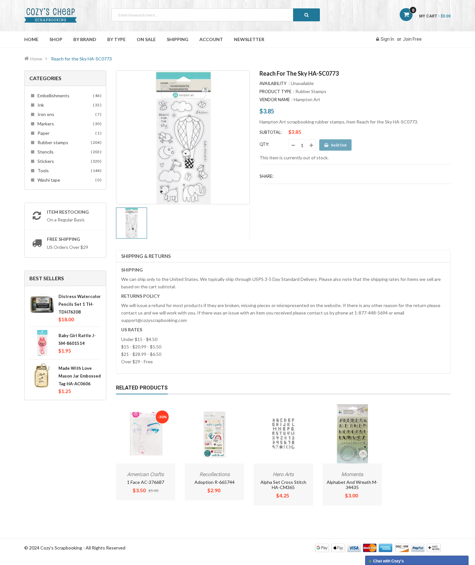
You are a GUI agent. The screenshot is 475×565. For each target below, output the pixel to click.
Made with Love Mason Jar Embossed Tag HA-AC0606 (79, 376)
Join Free (412, 39)
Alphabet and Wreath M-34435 (352, 484)
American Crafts (145, 474)
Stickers (68, 161)
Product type (275, 91)
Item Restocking (68, 212)
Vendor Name (274, 99)
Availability (272, 83)
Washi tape (68, 180)
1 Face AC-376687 (145, 482)
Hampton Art (307, 99)
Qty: (264, 144)
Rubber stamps (68, 142)
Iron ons (68, 114)
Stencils (68, 152)
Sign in (387, 39)
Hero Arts (283, 474)
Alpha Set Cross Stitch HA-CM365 (283, 484)
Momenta (352, 474)
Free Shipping (63, 239)
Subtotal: (270, 132)
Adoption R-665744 (215, 482)
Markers (68, 123)
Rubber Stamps (310, 91)
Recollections (214, 474)
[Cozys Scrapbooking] (378, 547)
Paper (68, 133)
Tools (68, 170)
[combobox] (215, 14)
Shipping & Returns (146, 256)
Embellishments (68, 95)
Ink (68, 105)
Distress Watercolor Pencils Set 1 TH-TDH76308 (79, 304)
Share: (266, 176)
